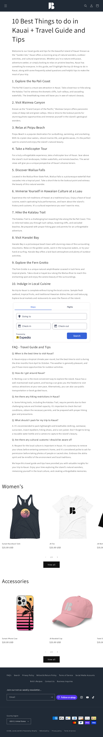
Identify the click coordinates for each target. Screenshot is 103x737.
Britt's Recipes (36, 681)
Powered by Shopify (30, 731)
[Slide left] (46, 557)
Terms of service (70, 731)
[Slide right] (57, 557)
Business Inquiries (65, 681)
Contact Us (50, 681)
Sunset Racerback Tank (11, 544)
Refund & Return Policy (46, 675)
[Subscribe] (52, 697)
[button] (6, 6)
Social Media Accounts (85, 675)
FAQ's (9, 675)
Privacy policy (57, 731)
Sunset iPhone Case (9, 639)
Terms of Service (66, 675)
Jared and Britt (17, 731)
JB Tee (52, 544)
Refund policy (44, 731)
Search (17, 675)
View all (51, 564)
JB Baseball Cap (55, 639)
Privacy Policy (28, 675)
